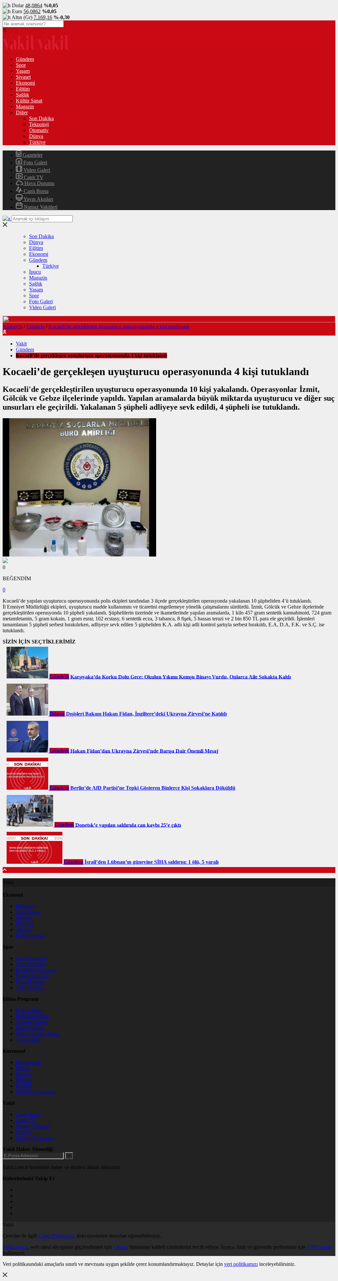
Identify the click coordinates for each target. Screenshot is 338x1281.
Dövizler (25, 924)
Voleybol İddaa (32, 1022)
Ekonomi (25, 83)
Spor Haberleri (31, 964)
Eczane (23, 1132)
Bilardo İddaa (30, 1028)
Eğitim (23, 89)
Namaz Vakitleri (39, 207)
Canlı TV (33, 177)
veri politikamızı (241, 1264)
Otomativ (39, 130)
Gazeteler (32, 155)
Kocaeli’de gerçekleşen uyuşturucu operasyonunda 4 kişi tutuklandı (119, 326)
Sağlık (22, 94)
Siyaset (23, 77)
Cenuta (120, 1247)
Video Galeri (36, 170)
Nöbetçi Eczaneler (35, 1138)
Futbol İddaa (29, 1010)
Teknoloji (39, 124)
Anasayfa (12, 326)
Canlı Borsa (35, 191)
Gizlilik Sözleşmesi (36, 1092)
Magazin (25, 106)
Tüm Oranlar (29, 988)
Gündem (25, 59)
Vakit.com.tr (15, 1247)
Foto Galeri (34, 162)
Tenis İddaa (28, 1040)
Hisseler (24, 918)
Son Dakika (41, 118)
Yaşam (23, 71)
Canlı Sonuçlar (31, 958)
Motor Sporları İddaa (37, 1034)
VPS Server (319, 1247)
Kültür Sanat (29, 100)
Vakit (21, 343)
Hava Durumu (38, 183)
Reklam (24, 1080)
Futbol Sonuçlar (32, 976)
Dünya (36, 136)
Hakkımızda (28, 1062)
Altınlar (24, 930)
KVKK (24, 1086)
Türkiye (37, 142)
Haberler (25, 906)
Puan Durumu (30, 982)
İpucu (35, 272)
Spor (21, 65)
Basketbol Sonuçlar (36, 970)
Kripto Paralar (30, 936)
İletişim (23, 1074)
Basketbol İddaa (33, 1016)
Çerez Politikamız (56, 1236)
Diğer (22, 112)
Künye (23, 1068)
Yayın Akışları (37, 199)
